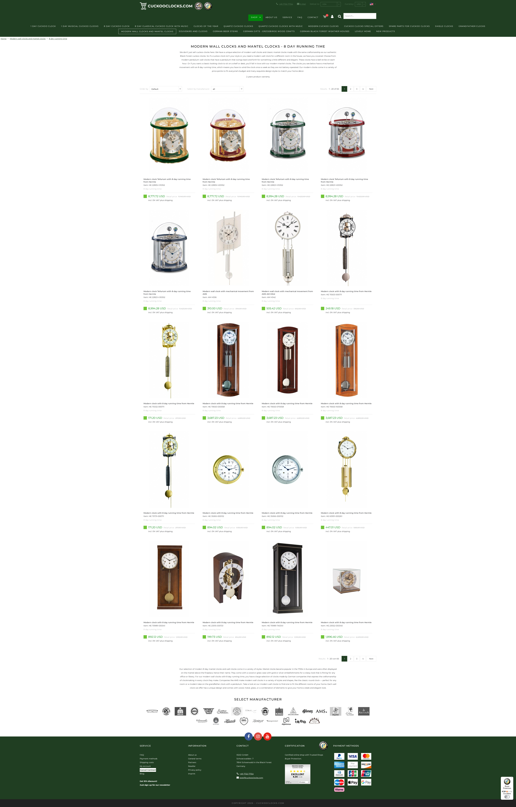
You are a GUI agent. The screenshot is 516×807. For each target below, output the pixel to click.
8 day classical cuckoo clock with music (161, 26)
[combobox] (331, 4)
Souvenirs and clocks (193, 31)
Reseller (192, 766)
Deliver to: (315, 4)
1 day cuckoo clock (43, 26)
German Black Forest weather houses (325, 31)
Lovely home (363, 31)
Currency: (349, 4)
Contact (313, 17)
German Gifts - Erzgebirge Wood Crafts (269, 31)
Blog (142, 773)
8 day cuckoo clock (117, 26)
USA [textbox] (324, 4)
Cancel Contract (148, 770)
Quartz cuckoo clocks (238, 26)
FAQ (300, 17)
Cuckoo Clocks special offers (364, 26)
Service (287, 17)
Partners (192, 762)
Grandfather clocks (472, 26)
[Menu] (511, 778)
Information (197, 746)
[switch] (507, 796)
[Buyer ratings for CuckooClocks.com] (297, 775)
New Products (385, 31)
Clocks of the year (206, 26)
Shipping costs (147, 762)
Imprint (191, 773)
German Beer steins (225, 31)
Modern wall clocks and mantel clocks (147, 31)
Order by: (144, 89)
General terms (194, 758)
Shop (254, 17)
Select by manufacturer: (198, 89)
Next (371, 89)
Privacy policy (194, 770)
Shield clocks (444, 26)
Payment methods (148, 758)
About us (271, 17)
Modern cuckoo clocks (323, 26)
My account (145, 766)
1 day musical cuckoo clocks (79, 26)
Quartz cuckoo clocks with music (281, 26)
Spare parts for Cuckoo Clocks (409, 26)
